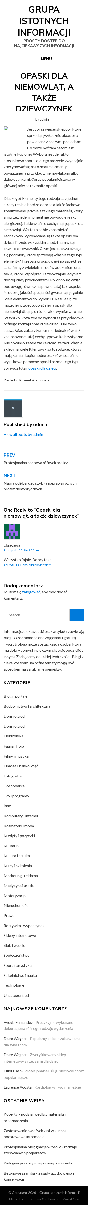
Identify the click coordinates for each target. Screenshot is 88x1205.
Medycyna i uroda (19, 885)
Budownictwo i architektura (27, 706)
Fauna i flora (14, 746)
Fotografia (13, 776)
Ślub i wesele (14, 945)
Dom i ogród (14, 716)
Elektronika (13, 736)
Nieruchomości (16, 905)
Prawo (9, 915)
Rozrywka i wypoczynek (24, 925)
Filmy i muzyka (16, 756)
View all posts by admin (23, 434)
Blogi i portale (15, 696)
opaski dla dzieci (42, 368)
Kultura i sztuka (17, 855)
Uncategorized (16, 995)
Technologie (14, 985)
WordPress (71, 1199)
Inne (7, 805)
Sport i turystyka (18, 965)
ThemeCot (39, 1199)
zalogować (31, 591)
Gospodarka (14, 785)
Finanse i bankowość (21, 765)
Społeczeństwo (17, 955)
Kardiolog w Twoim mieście (57, 1087)
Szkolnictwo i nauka (20, 975)
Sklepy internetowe (20, 935)
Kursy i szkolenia (18, 865)
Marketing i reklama (21, 875)
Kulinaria (11, 845)
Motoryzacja (15, 895)
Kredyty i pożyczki (19, 835)
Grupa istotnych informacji (44, 21)
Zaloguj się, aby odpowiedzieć (27, 565)
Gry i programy (16, 795)
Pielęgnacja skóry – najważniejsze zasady (38, 1163)
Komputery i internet (21, 815)
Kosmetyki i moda (32, 380)
